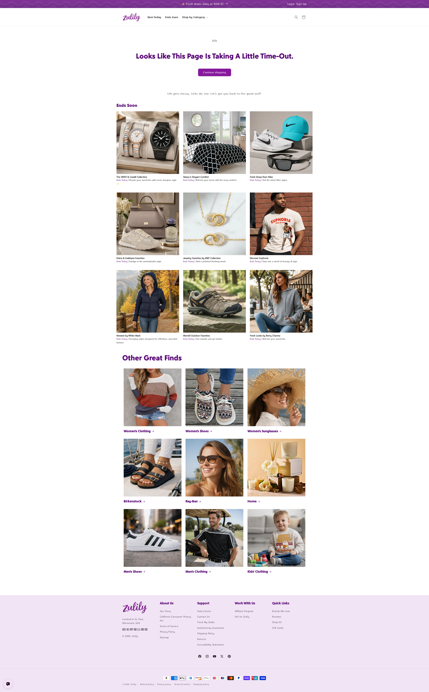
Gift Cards (277, 628)
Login (291, 4)
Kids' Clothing (258, 571)
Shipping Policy (205, 633)
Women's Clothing (137, 431)
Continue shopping (214, 72)
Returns (201, 639)
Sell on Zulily (242, 616)
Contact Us (203, 616)
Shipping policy (201, 684)
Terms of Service (169, 626)
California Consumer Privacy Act (175, 618)
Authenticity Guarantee (210, 628)
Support (203, 603)
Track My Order (206, 622)
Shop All (276, 622)
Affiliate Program (244, 611)
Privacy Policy (167, 631)
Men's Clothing (196, 571)
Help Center (204, 611)
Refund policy (147, 684)
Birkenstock (133, 501)
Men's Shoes (133, 571)
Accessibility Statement (210, 644)
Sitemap (164, 637)
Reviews (276, 616)
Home (252, 501)
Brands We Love (281, 611)
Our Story (165, 611)
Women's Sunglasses (263, 431)
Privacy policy (164, 684)
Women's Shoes (197, 431)
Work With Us (245, 603)
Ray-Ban (192, 501)
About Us (166, 603)
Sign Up (301, 4)
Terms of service (182, 684)
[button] (194, 17)
